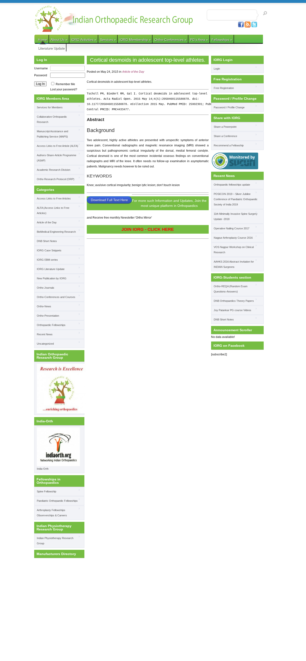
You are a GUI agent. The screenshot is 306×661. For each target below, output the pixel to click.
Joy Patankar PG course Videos (232, 310)
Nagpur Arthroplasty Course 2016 (233, 237)
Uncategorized (45, 343)
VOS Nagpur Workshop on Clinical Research (234, 250)
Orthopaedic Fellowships (51, 325)
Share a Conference (225, 136)
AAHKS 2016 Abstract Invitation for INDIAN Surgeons (234, 264)
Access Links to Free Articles (54, 198)
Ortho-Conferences (170, 40)
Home (42, 40)
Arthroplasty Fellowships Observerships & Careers (52, 513)
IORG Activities (83, 40)
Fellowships (222, 40)
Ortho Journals (45, 287)
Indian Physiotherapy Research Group (55, 541)
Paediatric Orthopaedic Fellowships (57, 500)
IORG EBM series (47, 259)
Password (40, 75)
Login (217, 68)
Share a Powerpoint (225, 126)
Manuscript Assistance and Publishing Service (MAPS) (52, 134)
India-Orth (43, 468)
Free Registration (224, 88)
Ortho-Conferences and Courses (56, 297)
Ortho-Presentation (48, 315)
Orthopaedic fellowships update (232, 184)
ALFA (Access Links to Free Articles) (53, 210)
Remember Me (65, 84)
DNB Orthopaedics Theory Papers (234, 300)
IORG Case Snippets (49, 250)
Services (108, 40)
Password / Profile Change (229, 107)
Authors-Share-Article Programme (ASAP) (56, 158)
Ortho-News (44, 306)
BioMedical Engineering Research (56, 231)
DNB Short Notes (47, 241)
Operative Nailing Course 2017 (231, 228)
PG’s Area (199, 40)
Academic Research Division (53, 169)
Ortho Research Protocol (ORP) (55, 179)
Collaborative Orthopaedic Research (52, 119)
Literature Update (51, 48)
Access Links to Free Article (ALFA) (57, 145)
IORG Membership (135, 40)
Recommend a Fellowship (229, 145)
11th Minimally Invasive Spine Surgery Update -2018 (235, 216)
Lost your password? (63, 89)
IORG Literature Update (51, 269)
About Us (59, 40)
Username (41, 68)
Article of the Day (47, 222)
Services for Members (50, 107)
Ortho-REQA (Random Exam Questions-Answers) (230, 289)
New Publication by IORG (51, 278)
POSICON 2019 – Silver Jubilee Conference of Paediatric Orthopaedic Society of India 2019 (235, 199)
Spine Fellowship (46, 491)
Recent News (45, 334)
